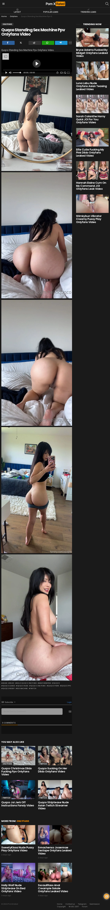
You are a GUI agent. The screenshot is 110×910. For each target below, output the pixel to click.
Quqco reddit (9, 688)
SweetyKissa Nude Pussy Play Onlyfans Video (17, 849)
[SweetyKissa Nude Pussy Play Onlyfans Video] (18, 834)
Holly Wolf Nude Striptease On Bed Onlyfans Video (13, 888)
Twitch (33, 688)
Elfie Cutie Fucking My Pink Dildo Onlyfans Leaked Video (90, 153)
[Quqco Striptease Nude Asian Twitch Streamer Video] (55, 789)
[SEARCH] (107, 3)
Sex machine (22, 688)
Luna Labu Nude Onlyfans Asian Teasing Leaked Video (91, 86)
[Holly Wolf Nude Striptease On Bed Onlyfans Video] (18, 872)
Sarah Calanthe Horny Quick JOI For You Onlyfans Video (90, 119)
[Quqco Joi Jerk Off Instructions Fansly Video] (18, 789)
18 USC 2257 (74, 907)
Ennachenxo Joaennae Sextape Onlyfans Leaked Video (55, 850)
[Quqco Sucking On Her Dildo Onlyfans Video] (55, 755)
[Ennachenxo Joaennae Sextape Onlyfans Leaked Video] (55, 834)
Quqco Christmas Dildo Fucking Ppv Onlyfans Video (16, 771)
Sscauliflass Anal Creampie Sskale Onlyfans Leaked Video (53, 888)
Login (69, 702)
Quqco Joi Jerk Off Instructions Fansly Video (17, 803)
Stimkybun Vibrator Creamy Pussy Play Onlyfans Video (89, 219)
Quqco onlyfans (38, 686)
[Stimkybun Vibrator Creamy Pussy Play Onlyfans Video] (92, 203)
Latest (17, 12)
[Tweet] (21, 43)
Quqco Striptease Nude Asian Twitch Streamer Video (53, 805)
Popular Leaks (50, 12)
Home (59, 904)
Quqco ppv (66, 686)
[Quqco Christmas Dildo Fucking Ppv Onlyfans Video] (18, 755)
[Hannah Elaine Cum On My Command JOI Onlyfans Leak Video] (92, 170)
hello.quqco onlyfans (26, 683)
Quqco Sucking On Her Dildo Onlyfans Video (52, 769)
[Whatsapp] (48, 43)
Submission (95, 904)
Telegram (82, 904)
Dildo (12, 683)
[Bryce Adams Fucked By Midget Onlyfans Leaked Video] (92, 37)
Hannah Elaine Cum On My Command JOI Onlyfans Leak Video (91, 186)
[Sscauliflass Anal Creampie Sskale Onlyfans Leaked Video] (55, 872)
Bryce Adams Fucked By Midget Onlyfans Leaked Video (92, 53)
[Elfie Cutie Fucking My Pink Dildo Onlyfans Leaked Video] (92, 137)
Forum (84, 907)
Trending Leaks (88, 12)
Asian (5, 683)
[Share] (8, 43)
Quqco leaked (9, 686)
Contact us (70, 904)
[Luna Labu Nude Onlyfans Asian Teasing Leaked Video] (92, 71)
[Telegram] (61, 43)
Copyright (61, 907)
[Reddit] (35, 43)
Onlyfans (7, 764)
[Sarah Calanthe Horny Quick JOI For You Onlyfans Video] (92, 104)
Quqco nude (22, 686)
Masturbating (45, 683)
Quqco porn (53, 686)
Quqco (57, 683)
